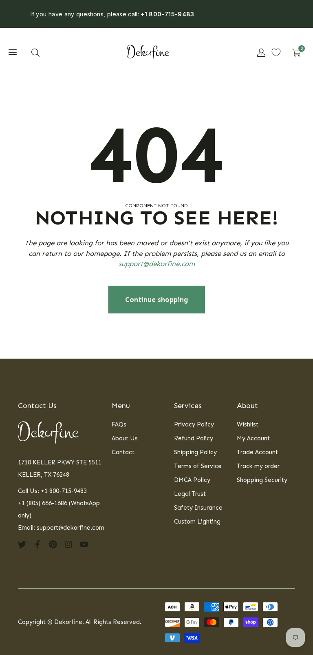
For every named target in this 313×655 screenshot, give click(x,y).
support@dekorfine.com (157, 264)
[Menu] (12, 52)
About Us (125, 438)
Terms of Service (198, 466)
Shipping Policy (195, 452)
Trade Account (257, 452)
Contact (123, 452)
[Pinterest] (53, 544)
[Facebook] (37, 544)
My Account (253, 438)
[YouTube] (84, 544)
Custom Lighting (197, 521)
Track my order (258, 466)
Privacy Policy (194, 424)
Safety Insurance (198, 507)
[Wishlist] (276, 52)
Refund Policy (193, 438)
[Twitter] (22, 544)
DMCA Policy (192, 480)
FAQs (119, 424)
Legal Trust (190, 493)
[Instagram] (68, 544)
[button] (35, 53)
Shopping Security (262, 480)
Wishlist (247, 424)
